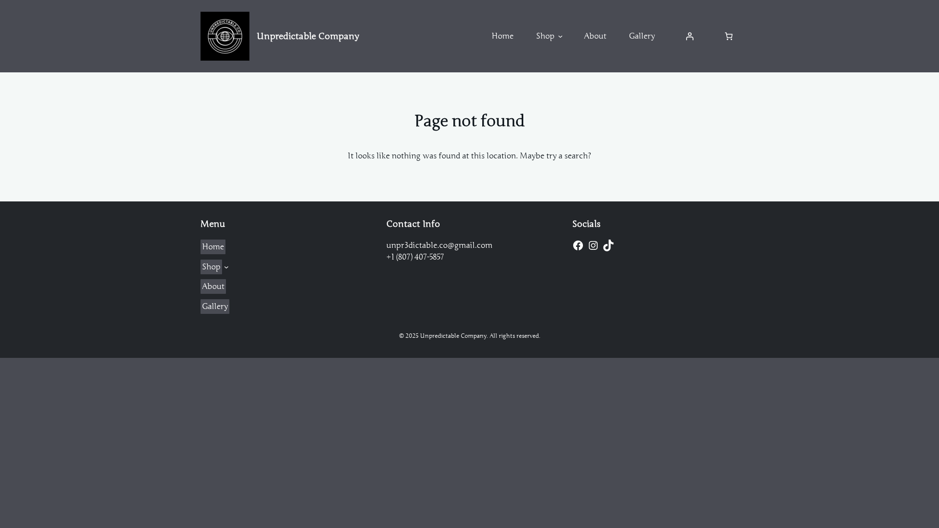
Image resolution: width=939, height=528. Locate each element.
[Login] (689, 36)
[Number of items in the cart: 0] (728, 36)
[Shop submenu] (560, 36)
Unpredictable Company (308, 36)
